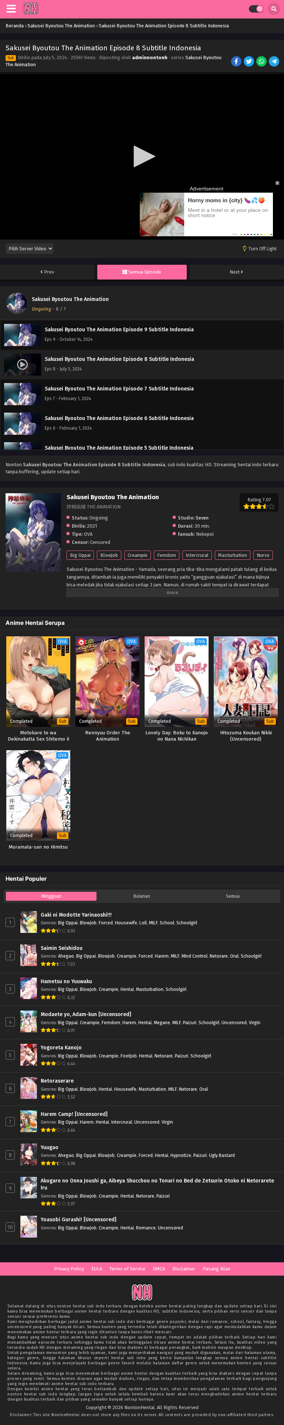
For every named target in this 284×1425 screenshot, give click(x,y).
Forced (106, 922)
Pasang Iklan (216, 1269)
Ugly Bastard (222, 1155)
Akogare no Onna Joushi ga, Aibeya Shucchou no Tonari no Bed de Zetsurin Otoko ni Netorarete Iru (157, 1184)
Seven (202, 518)
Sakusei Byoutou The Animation (70, 299)
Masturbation (232, 555)
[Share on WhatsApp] (262, 62)
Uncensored (234, 1022)
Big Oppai (80, 555)
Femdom (166, 555)
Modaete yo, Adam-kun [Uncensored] (86, 1014)
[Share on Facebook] (237, 62)
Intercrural (197, 555)
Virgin (254, 1022)
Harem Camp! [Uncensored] (74, 1114)
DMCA (159, 1269)
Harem (162, 956)
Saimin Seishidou (61, 948)
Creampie (138, 555)
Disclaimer (183, 1269)
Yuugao (49, 1147)
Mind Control (194, 956)
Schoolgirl (186, 922)
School (167, 922)
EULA (96, 1269)
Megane (162, 1022)
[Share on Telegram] (274, 62)
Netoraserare (57, 1081)
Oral (234, 956)
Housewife (126, 922)
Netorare (219, 956)
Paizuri (189, 1022)
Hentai (127, 989)
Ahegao (66, 956)
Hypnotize (180, 1155)
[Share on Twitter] (249, 62)
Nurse (263, 555)
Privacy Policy (69, 1269)
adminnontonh (150, 57)
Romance (146, 1228)
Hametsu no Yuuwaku (66, 981)
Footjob (129, 1056)
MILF (153, 922)
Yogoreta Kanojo (61, 1048)
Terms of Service (127, 1269)
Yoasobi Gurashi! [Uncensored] (78, 1219)
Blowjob (109, 555)
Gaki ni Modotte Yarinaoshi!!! (76, 915)
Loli (143, 922)
